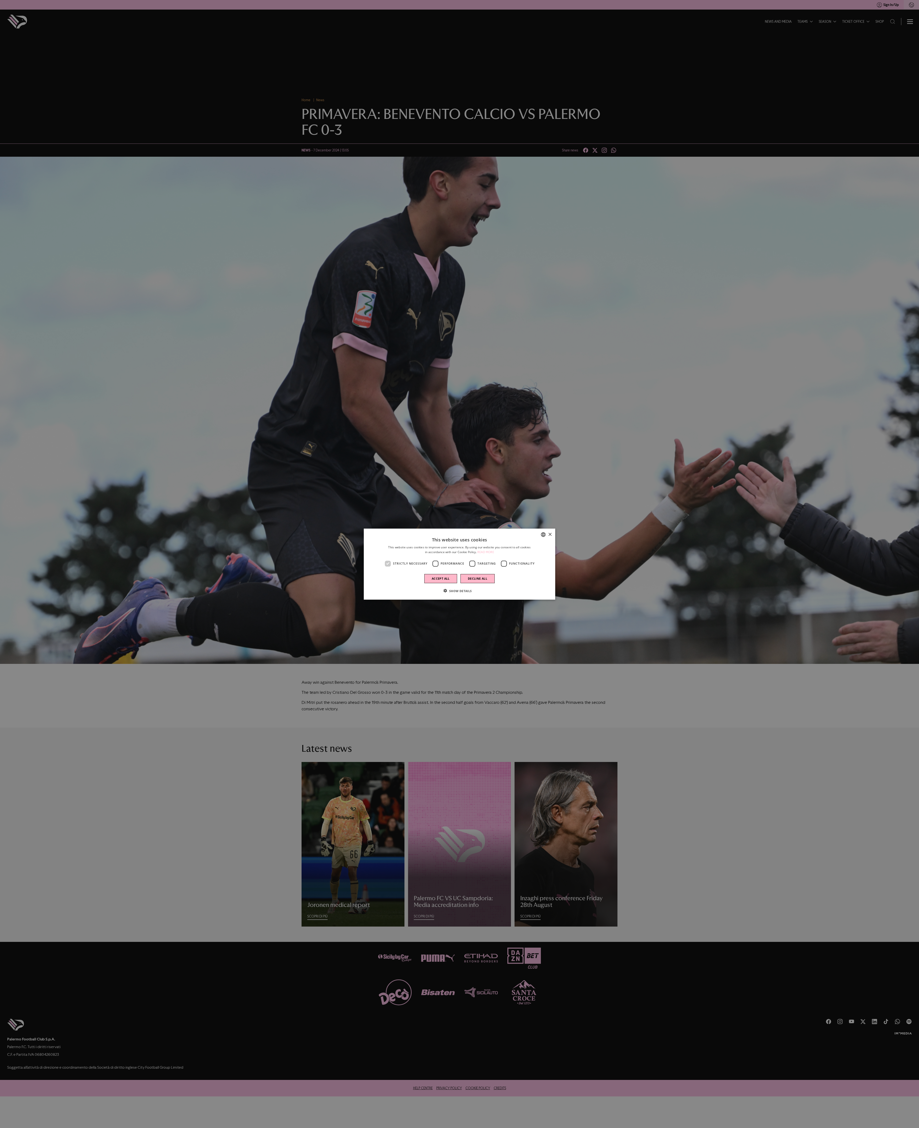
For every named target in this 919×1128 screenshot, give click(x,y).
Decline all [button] (477, 578)
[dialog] (459, 564)
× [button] (550, 534)
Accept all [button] (441, 578)
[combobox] (543, 534)
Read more (485, 552)
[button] (459, 591)
